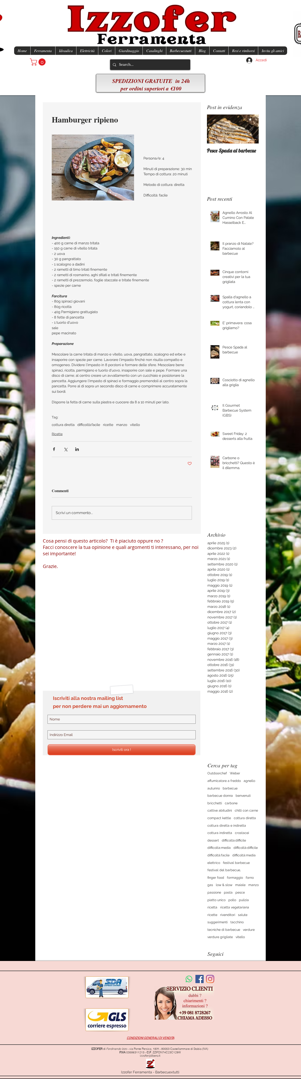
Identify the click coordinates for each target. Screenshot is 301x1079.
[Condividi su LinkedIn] (77, 449)
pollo (232, 900)
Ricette (57, 434)
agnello (249, 781)
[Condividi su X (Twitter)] (65, 449)
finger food (215, 877)
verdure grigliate (220, 937)
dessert (213, 840)
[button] (38, 61)
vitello (135, 425)
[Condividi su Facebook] (54, 449)
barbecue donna (220, 795)
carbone (231, 803)
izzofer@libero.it (150, 1055)
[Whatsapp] (189, 979)
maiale (240, 885)
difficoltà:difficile (246, 848)
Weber (235, 773)
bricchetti (214, 803)
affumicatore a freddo (224, 781)
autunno (213, 788)
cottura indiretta (219, 833)
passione (214, 892)
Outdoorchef (217, 773)
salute (242, 915)
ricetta (212, 907)
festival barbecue (236, 863)
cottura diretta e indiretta (226, 825)
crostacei (242, 833)
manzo (121, 425)
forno (250, 877)
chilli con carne (246, 810)
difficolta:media (219, 848)
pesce (240, 892)
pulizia (244, 900)
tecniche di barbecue (223, 930)
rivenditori (227, 915)
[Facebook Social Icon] (199, 979)
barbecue (230, 788)
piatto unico (216, 900)
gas (210, 885)
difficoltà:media (244, 855)
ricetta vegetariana (234, 907)
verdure (249, 930)
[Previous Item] (214, 129)
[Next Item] (251, 129)
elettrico (213, 863)
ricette (108, 425)
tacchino (237, 922)
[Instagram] (210, 979)
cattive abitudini (219, 810)
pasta (228, 892)
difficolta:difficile (234, 840)
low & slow (224, 885)
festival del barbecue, (224, 870)
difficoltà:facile (88, 425)
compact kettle (219, 818)
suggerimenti (217, 922)
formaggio (235, 877)
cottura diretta (63, 425)
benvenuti (243, 795)
